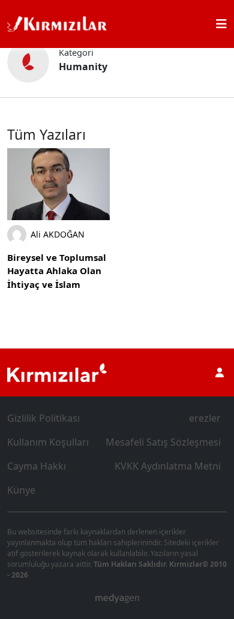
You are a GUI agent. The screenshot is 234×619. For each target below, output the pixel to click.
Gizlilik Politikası (43, 418)
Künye (21, 490)
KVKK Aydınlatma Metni (168, 466)
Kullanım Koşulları (48, 442)
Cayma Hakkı (36, 466)
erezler (205, 418)
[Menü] (221, 24)
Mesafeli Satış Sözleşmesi (163, 442)
